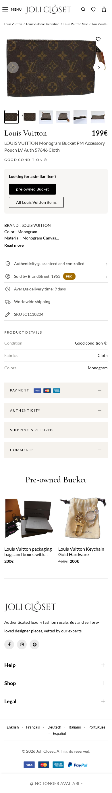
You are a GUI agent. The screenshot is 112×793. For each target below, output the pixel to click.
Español (59, 733)
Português (96, 727)
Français (33, 727)
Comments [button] (22, 450)
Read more (14, 245)
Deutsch (54, 727)
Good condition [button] (24, 159)
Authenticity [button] (25, 410)
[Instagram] (22, 644)
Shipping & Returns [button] (31, 430)
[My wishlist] (93, 9)
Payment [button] (20, 390)
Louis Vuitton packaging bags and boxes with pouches (28, 551)
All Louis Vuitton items (36, 202)
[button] (99, 67)
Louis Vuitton (25, 133)
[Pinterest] (34, 644)
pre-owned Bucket (32, 189)
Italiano (75, 727)
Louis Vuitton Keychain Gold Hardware (81, 551)
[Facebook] (9, 644)
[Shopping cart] (104, 9)
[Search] (83, 9)
